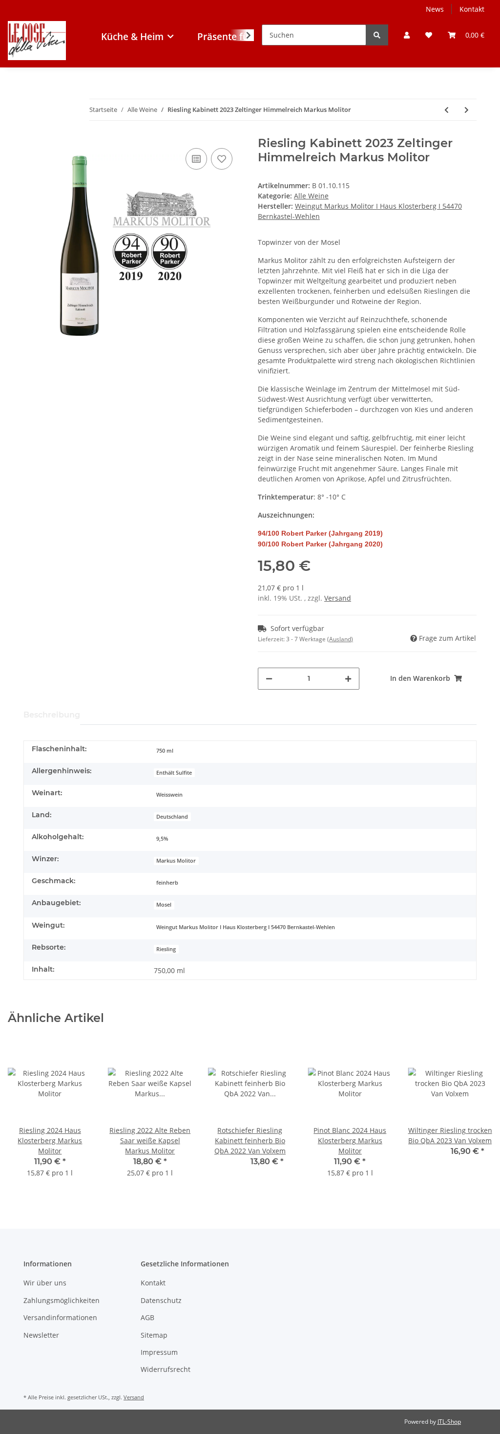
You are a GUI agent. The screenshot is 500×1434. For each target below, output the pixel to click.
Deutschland (172, 816)
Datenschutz (161, 1300)
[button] (406, 35)
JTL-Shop (449, 1421)
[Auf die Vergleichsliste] (196, 159)
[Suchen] (377, 34)
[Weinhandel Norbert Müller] (37, 58)
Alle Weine (311, 195)
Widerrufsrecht (165, 1369)
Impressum (159, 1352)
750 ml (164, 750)
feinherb (167, 882)
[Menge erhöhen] (348, 678)
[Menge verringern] (269, 678)
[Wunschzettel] (428, 35)
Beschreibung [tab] (51, 714)
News (435, 9)
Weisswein (169, 794)
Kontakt (471, 9)
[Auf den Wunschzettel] (221, 159)
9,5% (162, 838)
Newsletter (41, 1335)
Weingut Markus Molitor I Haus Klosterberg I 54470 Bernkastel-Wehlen (245, 927)
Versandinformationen (60, 1317)
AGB (147, 1317)
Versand (337, 598)
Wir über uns (44, 1282)
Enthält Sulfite (174, 772)
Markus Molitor (176, 860)
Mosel (163, 904)
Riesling (166, 949)
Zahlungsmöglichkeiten (61, 1300)
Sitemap (154, 1335)
